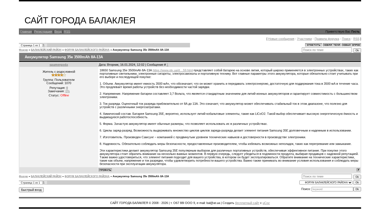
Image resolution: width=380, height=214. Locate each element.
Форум (23, 49)
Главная (26, 31)
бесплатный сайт (247, 203)
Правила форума (327, 38)
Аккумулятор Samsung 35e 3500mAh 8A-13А (141, 49)
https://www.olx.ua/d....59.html (173, 70)
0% (67, 91)
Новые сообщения (281, 38)
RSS (67, 31)
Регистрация (43, 31)
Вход (58, 31)
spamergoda (59, 64)
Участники (304, 38)
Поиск (346, 38)
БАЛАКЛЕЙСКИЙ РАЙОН (46, 49)
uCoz (266, 203)
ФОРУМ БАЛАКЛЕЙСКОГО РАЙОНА (87, 49)
